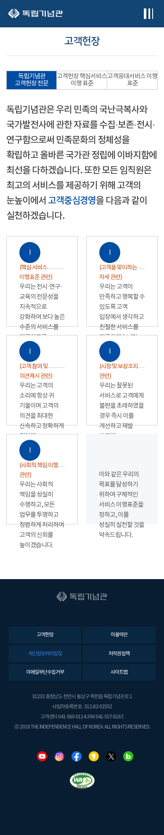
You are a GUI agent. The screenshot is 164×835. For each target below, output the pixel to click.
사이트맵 (119, 672)
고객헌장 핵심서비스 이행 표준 (82, 80)
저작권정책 (119, 654)
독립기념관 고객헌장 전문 (31, 80)
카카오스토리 (94, 756)
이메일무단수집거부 (45, 672)
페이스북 (76, 756)
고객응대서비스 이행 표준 (132, 80)
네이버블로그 (128, 756)
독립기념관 (35, 14)
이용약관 (119, 635)
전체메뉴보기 (148, 13)
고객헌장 (45, 635)
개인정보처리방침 (45, 654)
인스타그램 (59, 756)
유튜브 (42, 756)
